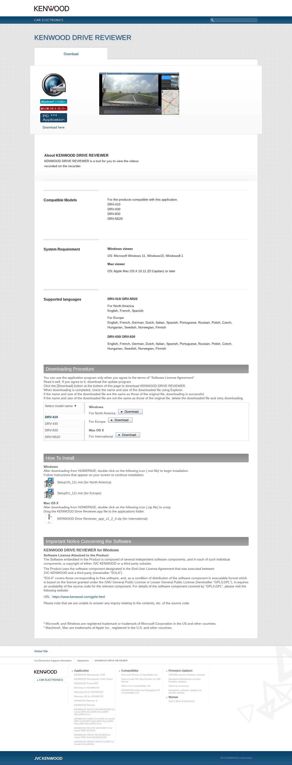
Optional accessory (179, 686)
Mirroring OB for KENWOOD (88, 696)
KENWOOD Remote (84, 705)
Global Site (41, 651)
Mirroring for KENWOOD (86, 687)
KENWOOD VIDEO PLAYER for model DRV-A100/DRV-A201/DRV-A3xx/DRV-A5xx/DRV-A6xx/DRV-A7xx (94, 721)
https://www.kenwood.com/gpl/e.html (78, 597)
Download (71, 54)
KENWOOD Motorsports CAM (89, 674)
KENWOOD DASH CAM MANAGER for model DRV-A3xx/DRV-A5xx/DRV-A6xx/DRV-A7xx (94, 712)
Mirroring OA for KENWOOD (88, 692)
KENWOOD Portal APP (86, 683)
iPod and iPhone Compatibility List (139, 674)
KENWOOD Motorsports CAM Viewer (93, 679)
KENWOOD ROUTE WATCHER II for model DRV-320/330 (93, 729)
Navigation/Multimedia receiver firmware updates (185, 680)
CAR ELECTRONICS (51, 679)
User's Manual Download (182, 701)
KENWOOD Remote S (85, 700)
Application (83, 660)
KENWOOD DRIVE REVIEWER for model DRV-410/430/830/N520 (92, 736)
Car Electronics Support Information (53, 660)
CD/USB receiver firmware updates (187, 674)
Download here (54, 127)
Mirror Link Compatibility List (135, 686)
